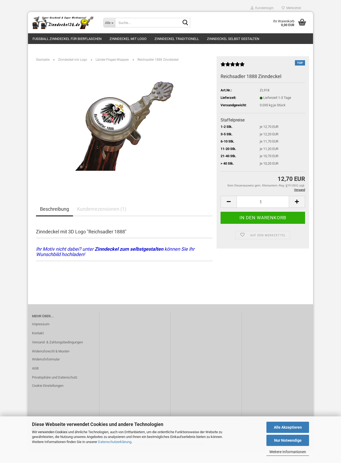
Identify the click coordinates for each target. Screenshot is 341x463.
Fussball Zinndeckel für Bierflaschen (67, 39)
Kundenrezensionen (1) (101, 209)
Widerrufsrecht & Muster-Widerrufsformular (51, 355)
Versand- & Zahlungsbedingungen (57, 342)
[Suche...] (185, 23)
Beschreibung (54, 209)
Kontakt (38, 333)
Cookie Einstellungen (47, 386)
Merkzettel (293, 8)
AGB (35, 368)
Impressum (40, 324)
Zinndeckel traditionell (177, 39)
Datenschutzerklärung (114, 442)
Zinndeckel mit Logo (128, 39)
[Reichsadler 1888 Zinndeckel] (124, 126)
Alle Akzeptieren (288, 427)
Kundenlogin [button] (264, 8)
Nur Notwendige (288, 440)
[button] (229, 202)
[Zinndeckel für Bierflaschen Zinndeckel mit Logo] (63, 22)
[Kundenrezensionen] (233, 66)
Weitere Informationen (287, 452)
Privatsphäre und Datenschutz (54, 377)
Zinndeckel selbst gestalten (233, 39)
